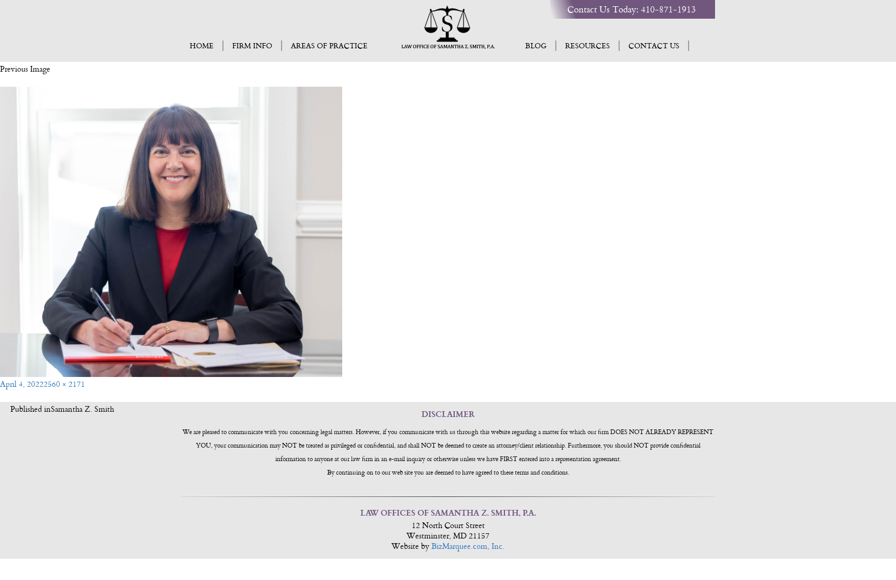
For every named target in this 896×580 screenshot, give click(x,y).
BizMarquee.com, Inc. (468, 546)
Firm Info (252, 46)
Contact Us (653, 46)
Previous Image (25, 69)
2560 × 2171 (64, 384)
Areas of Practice (329, 46)
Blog (536, 46)
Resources (587, 46)
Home (202, 46)
